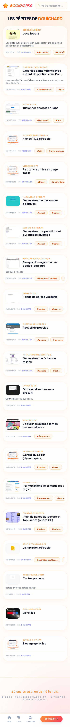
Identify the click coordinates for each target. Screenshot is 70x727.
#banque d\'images (47, 278)
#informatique (56, 151)
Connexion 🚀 (51, 719)
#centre (56, 309)
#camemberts (44, 89)
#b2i (39, 151)
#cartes (41, 309)
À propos (58, 697)
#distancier (43, 52)
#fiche (56, 371)
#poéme (41, 340)
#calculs (41, 371)
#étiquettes (43, 436)
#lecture (55, 529)
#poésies (58, 340)
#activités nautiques (47, 560)
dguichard (26, 52)
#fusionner (43, 120)
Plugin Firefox (35, 700)
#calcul (41, 213)
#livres (41, 182)
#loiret (55, 467)
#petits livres (58, 182)
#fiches (55, 213)
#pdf (58, 120)
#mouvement (43, 498)
